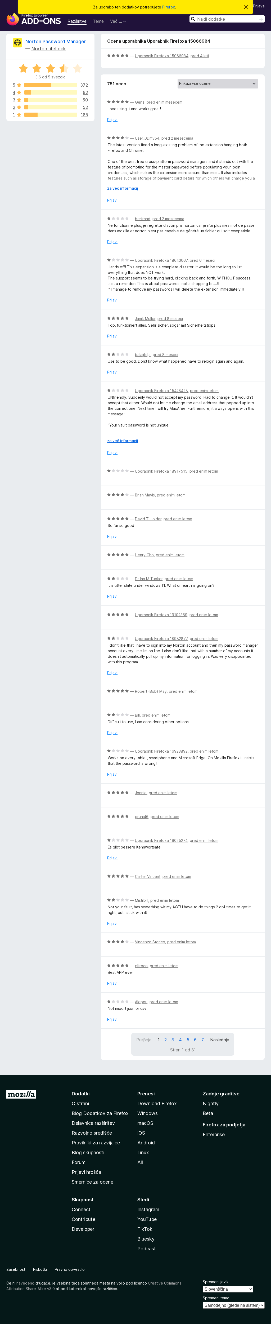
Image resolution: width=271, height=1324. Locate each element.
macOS (145, 1123)
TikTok (144, 1229)
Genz (139, 102)
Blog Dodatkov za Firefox (100, 1113)
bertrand (142, 218)
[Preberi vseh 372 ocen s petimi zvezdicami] (50, 85)
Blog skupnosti (88, 1152)
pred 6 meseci (202, 260)
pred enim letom (204, 390)
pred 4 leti (200, 56)
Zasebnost (15, 1269)
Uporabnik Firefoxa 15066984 (161, 56)
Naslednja (219, 1039)
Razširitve (77, 21)
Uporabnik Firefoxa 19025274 (161, 840)
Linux (143, 1152)
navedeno (25, 1283)
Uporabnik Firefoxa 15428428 (161, 390)
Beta (208, 1113)
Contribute (83, 1219)
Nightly (211, 1103)
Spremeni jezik (216, 1281)
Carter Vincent (147, 876)
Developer (83, 1229)
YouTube (147, 1219)
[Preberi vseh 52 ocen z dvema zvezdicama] (50, 107)
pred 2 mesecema (177, 138)
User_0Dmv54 (147, 138)
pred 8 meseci (170, 318)
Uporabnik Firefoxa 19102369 (161, 614)
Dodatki (81, 1093)
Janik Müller (145, 318)
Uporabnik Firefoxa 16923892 (161, 751)
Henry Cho (144, 555)
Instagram (148, 1209)
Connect (81, 1209)
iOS (141, 1133)
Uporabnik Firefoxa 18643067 (161, 260)
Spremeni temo (216, 1298)
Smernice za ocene (92, 1182)
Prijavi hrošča (86, 1172)
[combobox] (227, 19)
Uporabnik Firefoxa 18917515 (161, 471)
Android (146, 1142)
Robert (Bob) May (151, 691)
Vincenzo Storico (150, 942)
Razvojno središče (92, 1133)
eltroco (141, 965)
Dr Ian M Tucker (148, 578)
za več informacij (122, 188)
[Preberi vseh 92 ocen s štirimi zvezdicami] (50, 92)
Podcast (146, 1248)
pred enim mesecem (164, 102)
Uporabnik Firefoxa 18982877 (161, 638)
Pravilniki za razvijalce (96, 1142)
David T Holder (148, 519)
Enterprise (214, 1134)
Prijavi (112, 119)
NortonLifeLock (48, 48)
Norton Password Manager (55, 41)
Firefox (168, 7)
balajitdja (143, 354)
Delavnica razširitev (93, 1123)
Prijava (259, 6)
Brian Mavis (145, 495)
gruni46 (141, 816)
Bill (137, 715)
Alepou (141, 1001)
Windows (147, 1113)
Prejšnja (143, 1039)
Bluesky (146, 1239)
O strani (80, 1103)
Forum (78, 1162)
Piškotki (40, 1269)
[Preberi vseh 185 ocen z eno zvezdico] (50, 115)
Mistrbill (141, 900)
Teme (98, 21)
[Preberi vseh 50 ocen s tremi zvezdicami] (50, 100)
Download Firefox (157, 1103)
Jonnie (141, 792)
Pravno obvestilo (70, 1269)
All (140, 1162)
